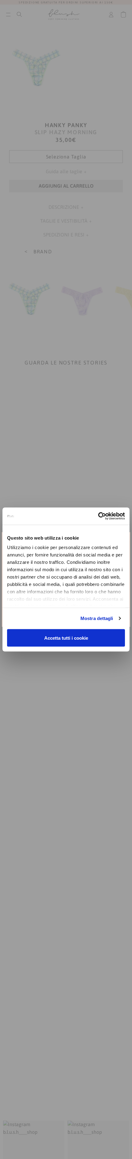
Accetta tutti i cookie (66, 637)
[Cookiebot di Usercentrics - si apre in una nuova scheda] (98, 516)
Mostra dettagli (96, 618)
